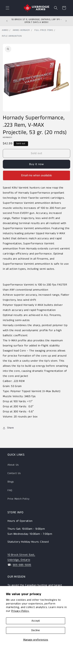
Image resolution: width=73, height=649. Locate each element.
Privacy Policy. (20, 611)
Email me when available (36, 175)
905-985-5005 (22, 565)
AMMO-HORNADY (21, 30)
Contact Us (14, 473)
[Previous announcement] (7, 21)
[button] (7, 8)
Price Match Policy (18, 499)
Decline (35, 630)
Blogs (10, 482)
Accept (35, 621)
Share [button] (10, 428)
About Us (13, 465)
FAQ (9, 490)
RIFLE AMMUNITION (12, 36)
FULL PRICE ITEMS (43, 30)
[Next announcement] (66, 21)
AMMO (5, 30)
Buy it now (36, 164)
